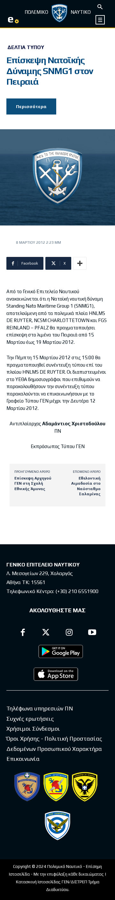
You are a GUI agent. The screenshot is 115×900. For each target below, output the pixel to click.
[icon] (100, 19)
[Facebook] (23, 633)
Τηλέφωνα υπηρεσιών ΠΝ (39, 708)
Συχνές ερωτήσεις (30, 718)
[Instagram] (69, 633)
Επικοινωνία (23, 758)
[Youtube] (92, 633)
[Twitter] (46, 633)
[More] (80, 263)
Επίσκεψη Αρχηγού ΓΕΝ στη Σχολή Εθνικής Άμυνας (32, 483)
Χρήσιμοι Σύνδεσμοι (33, 728)
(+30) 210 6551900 (76, 591)
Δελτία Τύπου (25, 47)
